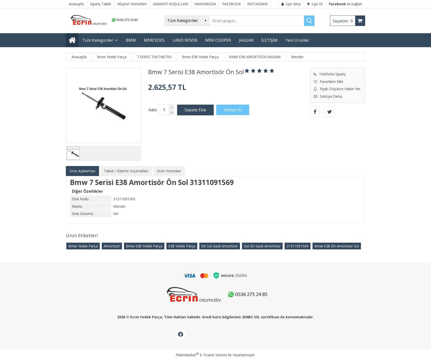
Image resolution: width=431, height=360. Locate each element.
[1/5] (247, 71)
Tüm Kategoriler (97, 40)
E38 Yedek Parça (181, 246)
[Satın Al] (232, 110)
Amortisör (112, 246)
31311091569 (298, 246)
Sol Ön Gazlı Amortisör (262, 246)
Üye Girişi (293, 3)
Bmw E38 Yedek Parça (144, 246)
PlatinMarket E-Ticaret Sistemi (201, 355)
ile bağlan (345, 3)
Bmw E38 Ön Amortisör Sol (337, 246)
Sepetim (343, 21)
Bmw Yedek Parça (83, 246)
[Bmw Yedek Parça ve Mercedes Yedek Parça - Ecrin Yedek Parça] (103, 24)
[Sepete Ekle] (195, 110)
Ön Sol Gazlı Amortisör (219, 246)
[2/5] (250, 71)
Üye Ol (317, 3)
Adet (152, 110)
